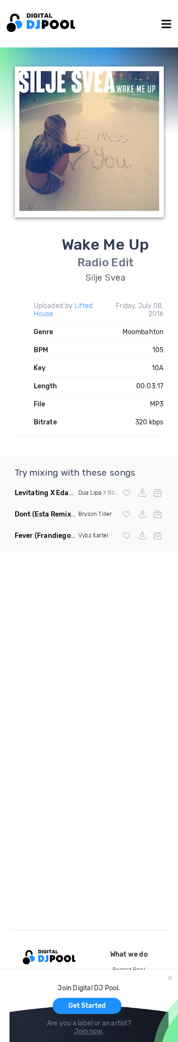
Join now (88, 1031)
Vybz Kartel (93, 535)
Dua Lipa (90, 492)
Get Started (87, 1006)
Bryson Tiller (95, 514)
